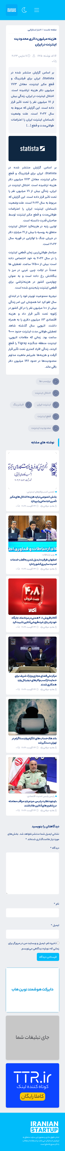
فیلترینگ (18, 404)
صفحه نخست (50, 30)
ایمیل (55, 925)
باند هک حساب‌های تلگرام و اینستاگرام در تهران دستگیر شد (34, 740)
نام (56, 903)
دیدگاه (54, 848)
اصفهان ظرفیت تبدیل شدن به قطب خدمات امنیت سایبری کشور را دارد (33, 562)
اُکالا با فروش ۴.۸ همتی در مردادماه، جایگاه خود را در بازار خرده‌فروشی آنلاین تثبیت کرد (34, 620)
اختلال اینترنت (43, 393)
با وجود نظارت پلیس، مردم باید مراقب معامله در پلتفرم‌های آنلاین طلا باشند (32, 803)
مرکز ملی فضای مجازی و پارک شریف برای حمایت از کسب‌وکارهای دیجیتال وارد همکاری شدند (36, 680)
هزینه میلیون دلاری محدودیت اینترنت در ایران (35, 41)
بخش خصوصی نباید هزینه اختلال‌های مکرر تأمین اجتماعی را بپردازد (33, 499)
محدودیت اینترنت (41, 428)
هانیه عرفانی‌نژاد (47, 506)
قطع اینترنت (44, 416)
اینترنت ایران (44, 404)
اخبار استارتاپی (35, 30)
